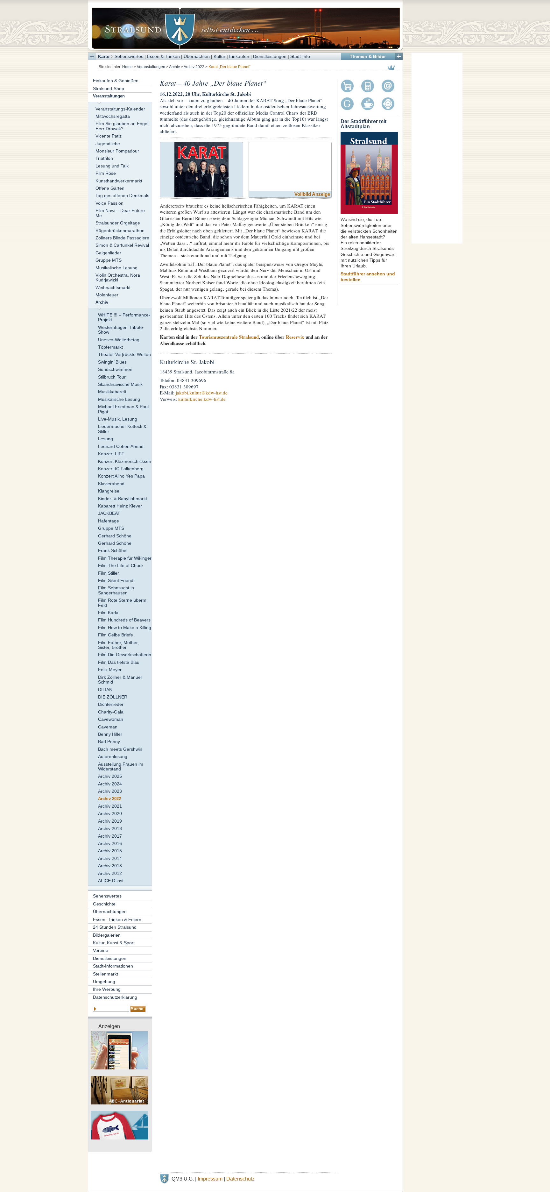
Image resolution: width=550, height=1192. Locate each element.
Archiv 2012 (110, 873)
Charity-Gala (110, 711)
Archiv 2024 (110, 783)
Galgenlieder (108, 252)
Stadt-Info (300, 56)
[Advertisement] (437, 148)
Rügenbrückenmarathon (120, 230)
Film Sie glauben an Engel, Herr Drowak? (122, 126)
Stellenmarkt (105, 973)
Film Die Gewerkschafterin (124, 654)
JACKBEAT (109, 513)
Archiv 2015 (110, 850)
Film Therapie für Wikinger (125, 558)
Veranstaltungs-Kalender (120, 108)
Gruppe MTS (108, 260)
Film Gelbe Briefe (115, 634)
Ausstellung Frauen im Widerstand (120, 766)
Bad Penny (109, 741)
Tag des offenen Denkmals (122, 195)
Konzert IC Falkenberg (121, 468)
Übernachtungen (110, 911)
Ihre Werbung (107, 989)
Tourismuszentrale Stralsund (229, 336)
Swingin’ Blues (112, 362)
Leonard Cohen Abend (121, 446)
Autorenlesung (112, 756)
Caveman (107, 726)
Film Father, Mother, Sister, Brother (118, 645)
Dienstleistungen (269, 56)
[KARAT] (201, 168)
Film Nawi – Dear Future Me (120, 213)
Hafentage (108, 520)
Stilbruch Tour (112, 377)
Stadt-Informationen (113, 965)
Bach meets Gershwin (120, 749)
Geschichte (104, 903)
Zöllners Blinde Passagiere (122, 237)
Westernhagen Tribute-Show (121, 330)
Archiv (174, 67)
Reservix (295, 336)
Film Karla (108, 612)
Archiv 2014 (110, 858)
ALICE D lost (110, 880)
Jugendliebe (107, 143)
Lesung (105, 438)
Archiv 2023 (110, 791)
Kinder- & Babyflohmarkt (122, 498)
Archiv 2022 (194, 67)
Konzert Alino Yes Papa (121, 476)
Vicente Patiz (108, 135)
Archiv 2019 (110, 821)
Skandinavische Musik (120, 384)
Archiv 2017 (110, 836)
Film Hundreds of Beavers (124, 619)
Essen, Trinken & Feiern (117, 919)
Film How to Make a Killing (124, 627)
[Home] (245, 25)
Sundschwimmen (115, 369)
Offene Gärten (109, 188)
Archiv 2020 (110, 813)
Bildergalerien (107, 935)
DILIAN (105, 689)
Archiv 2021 (110, 806)
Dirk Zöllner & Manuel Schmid (120, 680)
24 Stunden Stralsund (115, 927)
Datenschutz (240, 1178)
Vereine (100, 950)
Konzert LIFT (111, 453)
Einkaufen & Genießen (115, 80)
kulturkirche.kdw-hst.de (202, 399)
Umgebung (104, 981)
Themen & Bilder (368, 56)
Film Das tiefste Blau (118, 662)
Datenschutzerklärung (115, 997)
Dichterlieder (110, 704)
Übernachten (197, 56)
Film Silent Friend (115, 580)
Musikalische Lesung (116, 267)
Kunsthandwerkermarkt (118, 180)
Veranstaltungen (151, 67)
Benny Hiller (110, 734)
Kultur (219, 56)
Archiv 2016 (110, 843)
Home (127, 67)
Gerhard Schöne (114, 535)
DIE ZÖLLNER (112, 696)
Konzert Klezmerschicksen (124, 461)
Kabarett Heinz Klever (120, 505)
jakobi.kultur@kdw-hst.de (202, 392)
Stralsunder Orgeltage (117, 222)
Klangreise (108, 490)
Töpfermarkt (110, 347)
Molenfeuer (106, 294)
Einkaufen (239, 56)
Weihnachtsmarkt (112, 287)
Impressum (210, 1178)
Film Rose (105, 173)
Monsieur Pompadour (117, 150)
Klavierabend (111, 483)
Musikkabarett (112, 391)
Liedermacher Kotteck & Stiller (122, 429)
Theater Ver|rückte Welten (124, 354)
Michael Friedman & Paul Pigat (123, 409)
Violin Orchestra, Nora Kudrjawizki (117, 277)
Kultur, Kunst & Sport (114, 942)
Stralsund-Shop (108, 88)
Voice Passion (109, 203)
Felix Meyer (110, 669)
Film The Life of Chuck (121, 565)
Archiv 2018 (110, 828)
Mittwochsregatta (112, 116)
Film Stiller (108, 573)
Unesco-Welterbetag (118, 339)
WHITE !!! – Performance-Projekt (124, 317)
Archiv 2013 (110, 865)
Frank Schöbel (112, 550)
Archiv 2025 (110, 776)
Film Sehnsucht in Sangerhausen (116, 590)
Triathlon (104, 158)
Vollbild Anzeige (312, 194)
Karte (103, 56)
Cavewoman (110, 719)
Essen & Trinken (163, 56)
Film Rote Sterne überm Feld (122, 602)
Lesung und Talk (112, 165)
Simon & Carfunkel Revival (122, 245)
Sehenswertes (129, 56)
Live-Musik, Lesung (117, 419)
